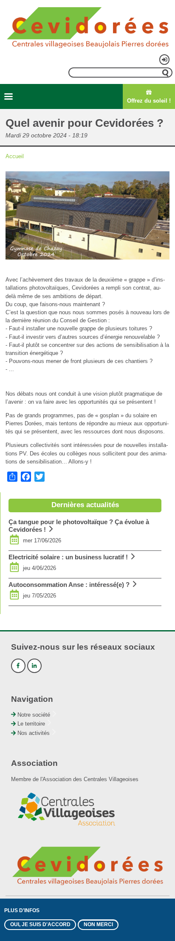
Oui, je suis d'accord (40, 924)
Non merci (98, 924)
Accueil (15, 156)
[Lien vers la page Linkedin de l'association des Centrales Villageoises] (34, 666)
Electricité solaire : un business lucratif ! (68, 557)
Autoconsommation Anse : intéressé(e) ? (69, 584)
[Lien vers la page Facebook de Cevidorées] (18, 666)
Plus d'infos (22, 910)
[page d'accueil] (87, 27)
